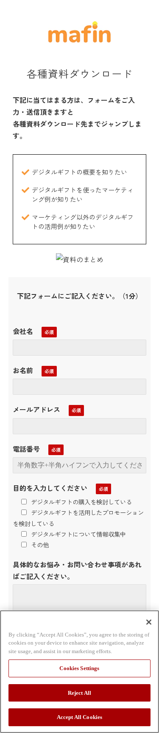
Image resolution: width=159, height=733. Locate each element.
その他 (40, 544)
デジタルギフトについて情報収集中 (78, 533)
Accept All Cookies (79, 717)
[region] (79, 671)
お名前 (23, 370)
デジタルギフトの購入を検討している (81, 501)
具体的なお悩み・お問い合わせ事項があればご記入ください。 (77, 570)
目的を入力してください (50, 488)
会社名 (23, 331)
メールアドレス (36, 409)
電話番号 (26, 449)
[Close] (148, 622)
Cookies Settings (79, 668)
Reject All (79, 693)
